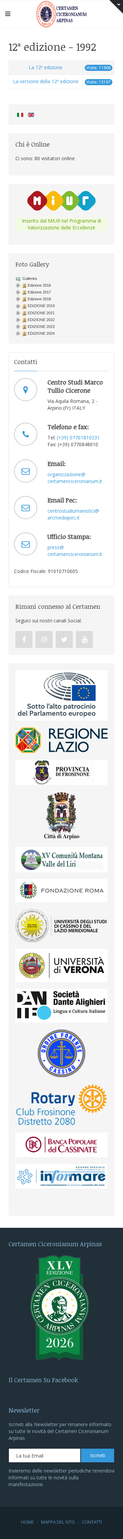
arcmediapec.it (63, 517)
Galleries (29, 278)
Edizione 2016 (39, 285)
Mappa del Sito (58, 1522)
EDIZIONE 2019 (41, 306)
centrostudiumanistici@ (73, 511)
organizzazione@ (66, 474)
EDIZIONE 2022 (41, 320)
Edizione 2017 (39, 292)
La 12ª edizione (46, 67)
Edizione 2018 (39, 299)
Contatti (92, 1522)
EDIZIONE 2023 (41, 327)
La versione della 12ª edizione (46, 81)
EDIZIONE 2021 (41, 313)
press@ (55, 547)
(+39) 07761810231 (78, 437)
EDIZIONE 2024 (41, 333)
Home (27, 1522)
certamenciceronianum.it (74, 481)
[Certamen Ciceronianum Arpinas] (61, 13)
